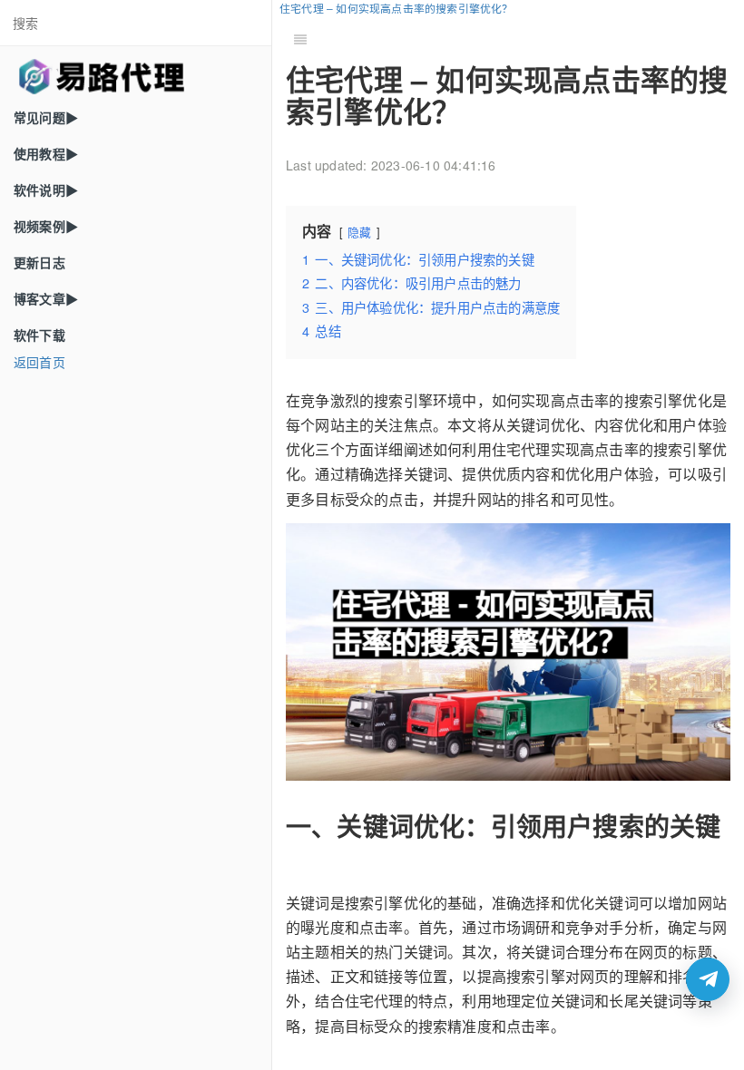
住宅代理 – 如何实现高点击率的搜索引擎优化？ (396, 7)
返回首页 (39, 362)
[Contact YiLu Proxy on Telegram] (707, 979)
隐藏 (359, 231)
